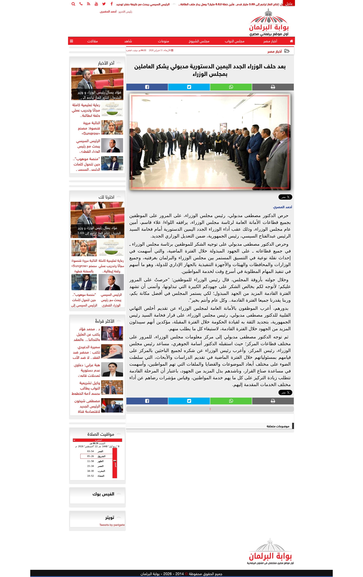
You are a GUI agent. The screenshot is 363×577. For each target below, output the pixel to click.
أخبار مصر (275, 51)
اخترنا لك (106, 196)
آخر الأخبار (106, 62)
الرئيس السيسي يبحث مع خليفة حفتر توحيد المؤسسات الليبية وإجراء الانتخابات (137, 3)
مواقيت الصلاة (101, 433)
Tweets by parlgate (112, 524)
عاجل (289, 3)
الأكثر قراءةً (104, 320)
